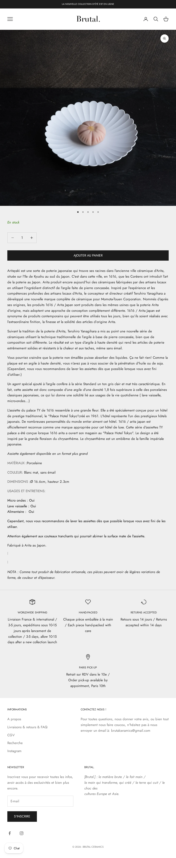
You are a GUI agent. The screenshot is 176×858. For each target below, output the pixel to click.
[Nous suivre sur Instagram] (21, 833)
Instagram (14, 750)
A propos (14, 719)
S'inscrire (22, 816)
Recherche (15, 742)
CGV (11, 735)
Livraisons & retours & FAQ (27, 727)
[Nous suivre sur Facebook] (9, 833)
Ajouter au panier (88, 255)
